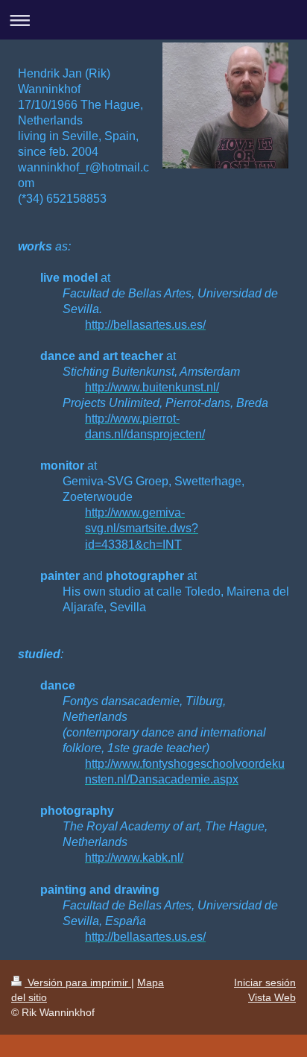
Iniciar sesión (265, 982)
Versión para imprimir (78, 982)
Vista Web (272, 997)
